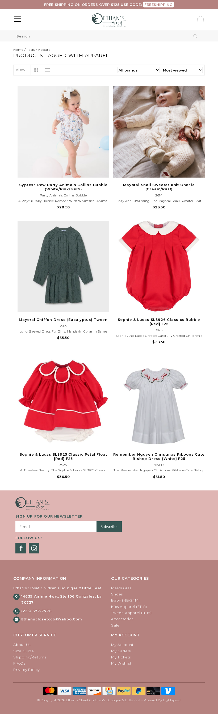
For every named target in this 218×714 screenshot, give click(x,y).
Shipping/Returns (29, 657)
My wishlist (121, 663)
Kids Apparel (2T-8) (129, 606)
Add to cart (63, 172)
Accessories (122, 619)
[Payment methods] (50, 690)
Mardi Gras (121, 588)
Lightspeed (172, 700)
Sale (115, 625)
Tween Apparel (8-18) (131, 613)
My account (122, 644)
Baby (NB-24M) (125, 600)
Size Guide (23, 651)
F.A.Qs (19, 663)
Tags (31, 50)
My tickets (121, 657)
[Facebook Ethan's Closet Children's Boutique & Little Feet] (20, 548)
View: (21, 70)
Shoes (117, 594)
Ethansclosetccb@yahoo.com (51, 619)
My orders (121, 651)
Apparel (45, 50)
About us (21, 644)
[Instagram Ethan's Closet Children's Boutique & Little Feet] (34, 548)
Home (18, 50)
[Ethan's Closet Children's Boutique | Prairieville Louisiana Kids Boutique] (109, 20)
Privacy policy (26, 669)
